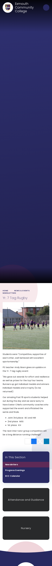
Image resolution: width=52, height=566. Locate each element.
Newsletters (9, 293)
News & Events (22, 290)
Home (5, 290)
